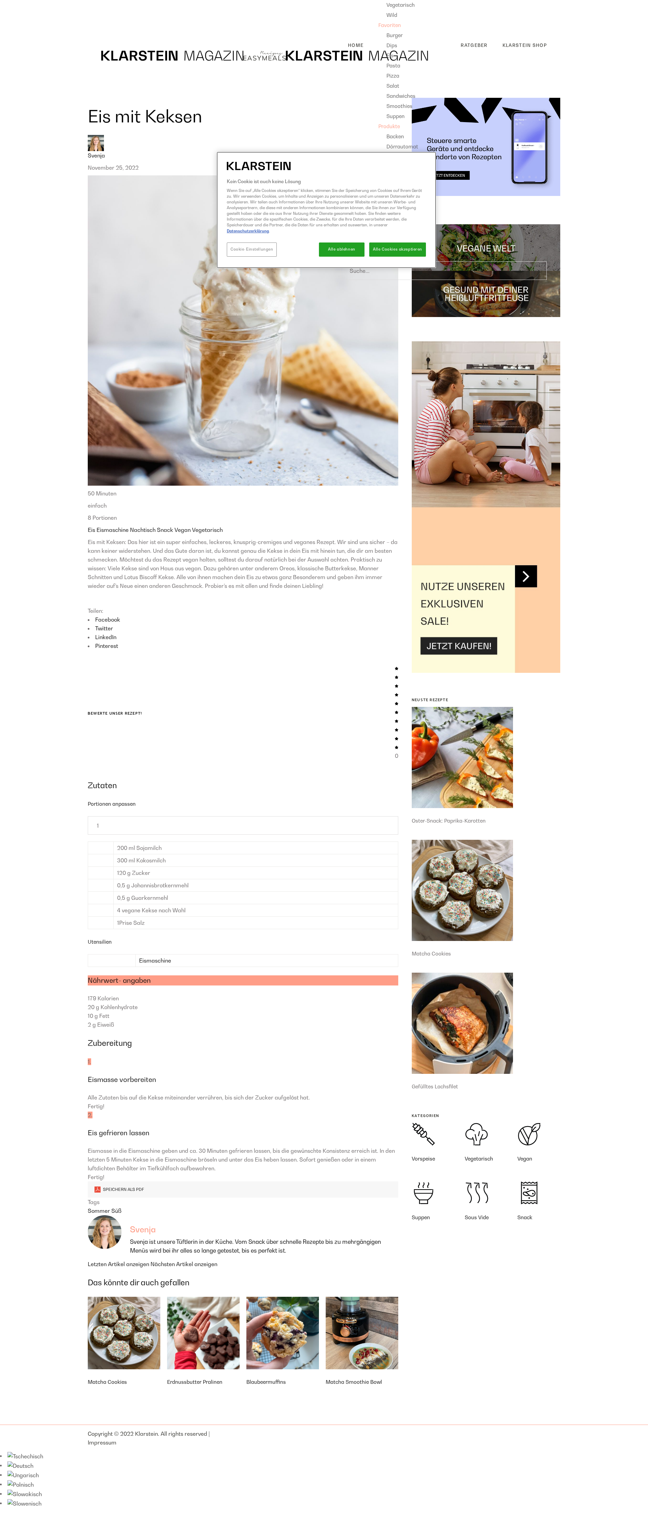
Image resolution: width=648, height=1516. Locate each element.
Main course (109, 15)
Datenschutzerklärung (248, 231)
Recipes (98, 4)
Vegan (183, 529)
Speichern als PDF (123, 1189)
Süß (116, 1210)
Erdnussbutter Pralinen (194, 1382)
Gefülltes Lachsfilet (435, 1086)
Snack (165, 529)
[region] (326, 210)
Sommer (99, 1210)
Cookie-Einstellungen (252, 249)
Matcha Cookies (107, 1382)
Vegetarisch (207, 529)
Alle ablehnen (341, 249)
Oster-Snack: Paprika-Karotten (449, 821)
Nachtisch (143, 529)
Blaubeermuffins (266, 1382)
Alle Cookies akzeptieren (397, 249)
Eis (92, 529)
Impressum (102, 1442)
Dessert (103, 26)
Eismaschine (113, 529)
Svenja (96, 155)
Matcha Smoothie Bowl (354, 1382)
